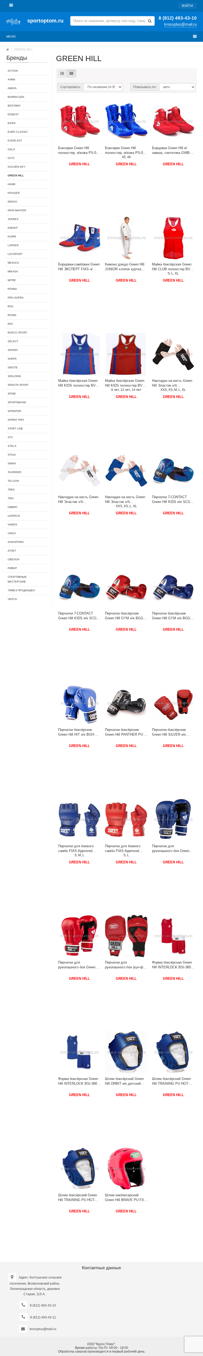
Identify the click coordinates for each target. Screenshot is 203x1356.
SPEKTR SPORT (18, 384)
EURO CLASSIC (18, 131)
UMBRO (12, 507)
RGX (10, 306)
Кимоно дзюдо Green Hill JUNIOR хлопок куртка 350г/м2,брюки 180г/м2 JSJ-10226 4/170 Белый (124, 267)
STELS (12, 446)
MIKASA (13, 271)
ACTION (13, 70)
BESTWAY (14, 105)
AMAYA (12, 88)
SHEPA (12, 358)
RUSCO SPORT (17, 332)
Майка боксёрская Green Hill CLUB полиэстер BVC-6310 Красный (173, 267)
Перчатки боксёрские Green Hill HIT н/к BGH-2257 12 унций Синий (76, 732)
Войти (187, 6)
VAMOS (12, 524)
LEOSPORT (15, 254)
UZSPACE (14, 515)
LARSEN (13, 245)
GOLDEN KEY (16, 166)
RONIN (12, 315)
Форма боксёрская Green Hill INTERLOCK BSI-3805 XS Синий (78, 1081)
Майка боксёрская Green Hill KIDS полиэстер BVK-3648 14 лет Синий (78, 383)
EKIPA (12, 123)
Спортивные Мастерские (17, 579)
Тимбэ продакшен (21, 590)
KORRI (12, 236)
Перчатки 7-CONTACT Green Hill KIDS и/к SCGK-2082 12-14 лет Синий (173, 499)
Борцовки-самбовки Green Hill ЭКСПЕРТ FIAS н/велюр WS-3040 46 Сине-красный (79, 267)
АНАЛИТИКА (16, 541)
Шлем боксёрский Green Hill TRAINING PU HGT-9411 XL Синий (77, 1197)
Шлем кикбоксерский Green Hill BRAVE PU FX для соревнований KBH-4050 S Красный (124, 1197)
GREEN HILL (79, 164)
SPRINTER (14, 411)
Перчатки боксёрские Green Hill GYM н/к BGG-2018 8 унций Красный (124, 616)
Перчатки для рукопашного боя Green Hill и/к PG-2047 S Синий (171, 848)
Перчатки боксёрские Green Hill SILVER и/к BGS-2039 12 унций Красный (169, 732)
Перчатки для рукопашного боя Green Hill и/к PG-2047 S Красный (76, 965)
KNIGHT (13, 227)
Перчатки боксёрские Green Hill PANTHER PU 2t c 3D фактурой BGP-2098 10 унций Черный (126, 732)
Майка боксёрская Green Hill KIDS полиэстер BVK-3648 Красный (125, 383)
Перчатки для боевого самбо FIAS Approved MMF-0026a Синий (76, 848)
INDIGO (12, 201)
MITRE (12, 280)
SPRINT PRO (16, 419)
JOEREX (13, 219)
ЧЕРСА (12, 599)
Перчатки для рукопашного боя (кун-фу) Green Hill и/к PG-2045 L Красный (125, 965)
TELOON (13, 480)
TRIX (11, 498)
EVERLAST (15, 140)
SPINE (12, 393)
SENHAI (13, 350)
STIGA (12, 454)
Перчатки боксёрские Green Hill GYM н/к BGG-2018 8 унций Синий (171, 616)
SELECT (13, 341)
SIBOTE (13, 367)
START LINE (15, 428)
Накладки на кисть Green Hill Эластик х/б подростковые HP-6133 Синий (125, 499)
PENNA (12, 288)
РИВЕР (12, 568)
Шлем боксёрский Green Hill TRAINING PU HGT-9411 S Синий (171, 1081)
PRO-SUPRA (16, 297)
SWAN (12, 463)
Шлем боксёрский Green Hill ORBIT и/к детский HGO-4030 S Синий (124, 1081)
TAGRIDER (14, 472)
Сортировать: (70, 87)
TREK (11, 489)
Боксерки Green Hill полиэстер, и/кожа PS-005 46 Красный (79, 150)
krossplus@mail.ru (180, 24)
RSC (10, 323)
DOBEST (13, 114)
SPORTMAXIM (17, 402)
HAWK (12, 184)
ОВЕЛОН (13, 559)
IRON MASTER (17, 210)
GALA (11, 149)
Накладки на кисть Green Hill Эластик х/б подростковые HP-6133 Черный (172, 383)
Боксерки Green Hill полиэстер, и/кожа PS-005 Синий (126, 150)
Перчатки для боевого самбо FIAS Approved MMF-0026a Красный (122, 848)
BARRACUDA (16, 96)
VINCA (12, 533)
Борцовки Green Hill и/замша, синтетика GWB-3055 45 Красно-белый (171, 150)
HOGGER (14, 192)
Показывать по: (144, 87)
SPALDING (14, 376)
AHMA (11, 79)
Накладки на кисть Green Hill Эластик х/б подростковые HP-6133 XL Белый (79, 499)
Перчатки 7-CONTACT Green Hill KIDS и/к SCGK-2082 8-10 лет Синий (79, 616)
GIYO (11, 158)
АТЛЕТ (12, 550)
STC (10, 437)
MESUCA (13, 262)
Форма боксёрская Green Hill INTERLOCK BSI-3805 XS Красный (172, 965)
